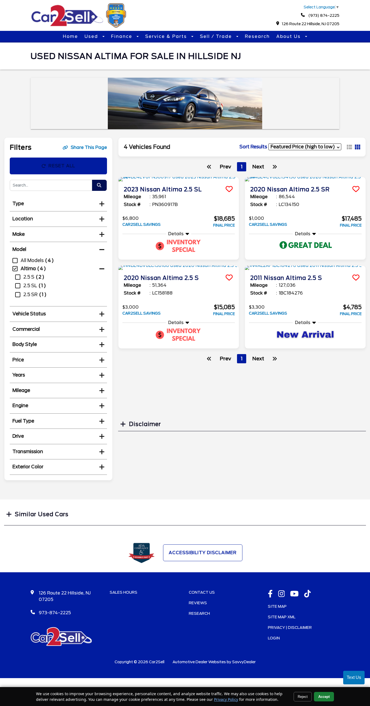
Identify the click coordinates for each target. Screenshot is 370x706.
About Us (289, 36)
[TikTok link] (307, 594)
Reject (303, 697)
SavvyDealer (244, 662)
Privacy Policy (226, 699)
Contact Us (202, 592)
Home (70, 36)
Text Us (354, 677)
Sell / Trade (216, 36)
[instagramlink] (281, 594)
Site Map (277, 606)
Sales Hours (123, 592)
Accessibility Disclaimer (203, 552)
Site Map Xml (282, 617)
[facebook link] (270, 594)
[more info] (178, 179)
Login (274, 638)
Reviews (198, 603)
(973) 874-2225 (323, 15)
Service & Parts (167, 36)
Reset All (61, 165)
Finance (122, 36)
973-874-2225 (55, 612)
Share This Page (89, 147)
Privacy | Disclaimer (290, 627)
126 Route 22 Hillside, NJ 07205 (310, 24)
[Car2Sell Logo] (79, 26)
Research (257, 36)
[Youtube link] (294, 594)
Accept (324, 697)
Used (92, 36)
